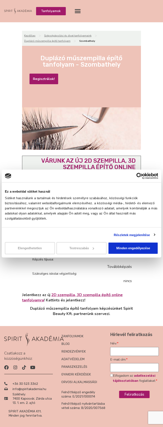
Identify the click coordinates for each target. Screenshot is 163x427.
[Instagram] (15, 367)
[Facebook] (6, 367)
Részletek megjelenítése (132, 235)
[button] (78, 11)
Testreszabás (79, 248)
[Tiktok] (24, 367)
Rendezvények (73, 351)
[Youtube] (32, 367)
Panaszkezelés (74, 367)
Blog (65, 344)
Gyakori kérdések (76, 374)
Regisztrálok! (44, 79)
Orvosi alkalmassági (79, 382)
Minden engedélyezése (133, 248)
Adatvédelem (72, 359)
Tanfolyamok (72, 336)
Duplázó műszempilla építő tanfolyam (47, 41)
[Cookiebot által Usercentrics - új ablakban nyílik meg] (139, 176)
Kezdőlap (29, 35)
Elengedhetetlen (30, 248)
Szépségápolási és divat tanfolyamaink (67, 35)
